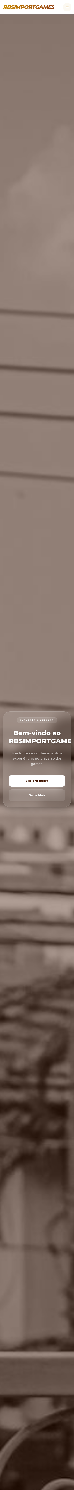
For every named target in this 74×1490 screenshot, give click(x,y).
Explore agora (37, 781)
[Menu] (67, 7)
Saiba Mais (37, 795)
